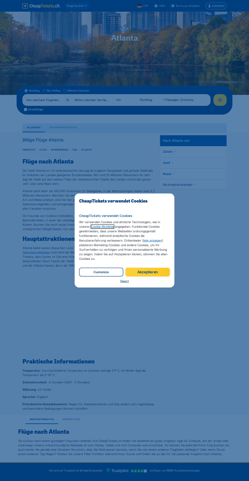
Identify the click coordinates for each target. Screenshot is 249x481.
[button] (124, 281)
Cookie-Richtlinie (102, 226)
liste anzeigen (152, 240)
